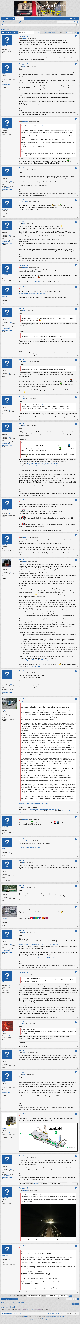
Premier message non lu (10, 22)
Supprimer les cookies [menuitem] (54, 1313)
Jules (3, 1031)
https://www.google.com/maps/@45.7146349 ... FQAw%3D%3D (38, 944)
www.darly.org (6, 84)
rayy (32, 1309)
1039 (10, 922)
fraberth (4, 45)
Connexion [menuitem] (74, 19)
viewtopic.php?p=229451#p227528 (29, 847)
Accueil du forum (8, 25)
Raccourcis (14, 19)
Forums (20, 19)
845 (9, 1259)
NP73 (3, 406)
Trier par (43, 1295)
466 (9, 132)
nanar (3, 73)
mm (3, 893)
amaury (4, 568)
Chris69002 (5, 128)
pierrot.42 (5, 848)
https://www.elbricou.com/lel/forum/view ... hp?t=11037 (42, 463)
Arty (42, 1318)
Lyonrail (28, 1309)
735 (9, 49)
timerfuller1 (5, 1255)
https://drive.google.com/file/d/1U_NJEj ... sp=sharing (44, 809)
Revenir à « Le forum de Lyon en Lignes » (13, 1302)
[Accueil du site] (40, 8)
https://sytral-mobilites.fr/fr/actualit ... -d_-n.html (33, 803)
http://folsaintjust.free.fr (34, 666)
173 (9, 1036)
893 (9, 1133)
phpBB (25, 1316)
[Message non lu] (19, 38)
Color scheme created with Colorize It (54, 1316)
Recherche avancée (77, 22)
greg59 (4, 710)
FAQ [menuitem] (71, 19)
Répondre (5, 32)
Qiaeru (48, 1319)
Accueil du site (6, 19)
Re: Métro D (23, 36)
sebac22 (4, 918)
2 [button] (71, 32)
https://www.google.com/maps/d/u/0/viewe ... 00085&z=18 (36, 958)
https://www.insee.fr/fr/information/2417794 (32, 293)
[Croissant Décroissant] (63, 1295)
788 (9, 714)
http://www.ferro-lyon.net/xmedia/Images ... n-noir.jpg (42, 465)
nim (3, 870)
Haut (77, 60)
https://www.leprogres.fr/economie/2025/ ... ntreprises (35, 660)
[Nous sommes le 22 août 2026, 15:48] (77, 25)
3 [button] (73, 32)
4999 (10, 572)
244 (9, 852)
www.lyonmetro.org (7, 86)
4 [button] (75, 32)
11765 (10, 78)
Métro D (5, 29)
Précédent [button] (67, 33)
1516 (10, 897)
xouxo (4, 1128)
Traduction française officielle (37, 1319)
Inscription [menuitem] (77, 19)
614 (9, 410)
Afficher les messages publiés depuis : (17, 1295)
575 (9, 874)
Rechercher (23, 22)
